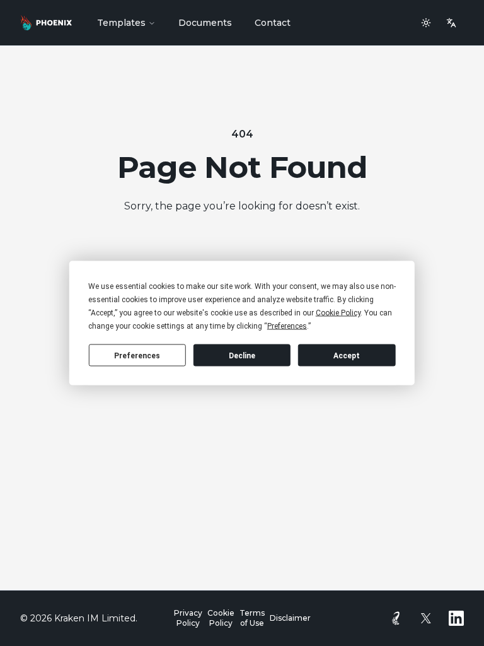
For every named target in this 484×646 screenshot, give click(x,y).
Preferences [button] (287, 326)
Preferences (137, 355)
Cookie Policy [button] (338, 312)
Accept (346, 355)
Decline (242, 355)
